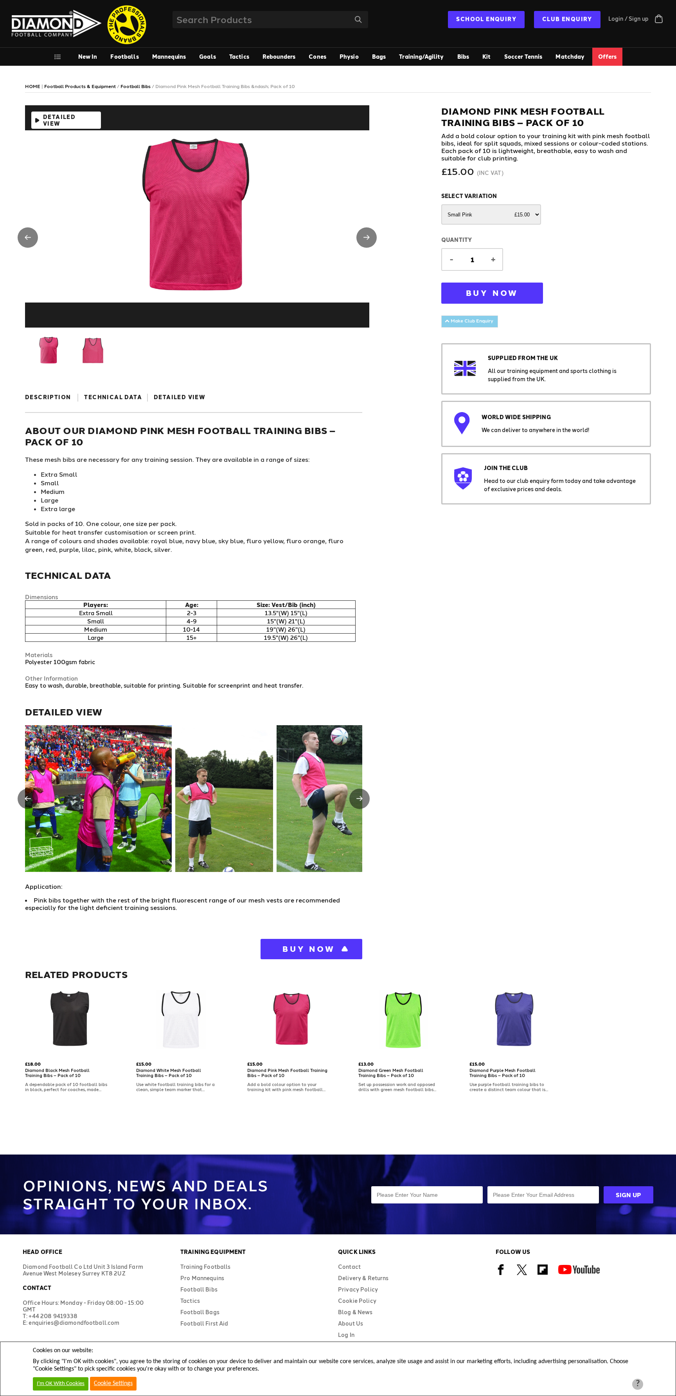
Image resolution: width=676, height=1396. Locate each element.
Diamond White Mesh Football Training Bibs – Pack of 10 (168, 1073)
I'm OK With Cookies (60, 1384)
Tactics (239, 56)
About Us (350, 1323)
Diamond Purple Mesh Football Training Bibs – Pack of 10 (502, 1073)
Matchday (570, 56)
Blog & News (355, 1312)
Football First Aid (204, 1323)
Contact (349, 1266)
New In (87, 56)
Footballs (124, 56)
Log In (346, 1334)
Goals (207, 56)
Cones (317, 56)
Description (48, 397)
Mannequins (169, 56)
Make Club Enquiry (471, 320)
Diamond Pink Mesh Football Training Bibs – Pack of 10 (287, 1073)
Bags (379, 56)
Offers (607, 56)
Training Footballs (205, 1266)
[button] (28, 237)
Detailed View (59, 120)
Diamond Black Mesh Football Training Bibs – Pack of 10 (57, 1073)
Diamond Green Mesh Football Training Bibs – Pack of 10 (390, 1073)
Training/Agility (421, 56)
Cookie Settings (113, 1383)
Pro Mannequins (202, 1278)
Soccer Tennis (523, 56)
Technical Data (113, 397)
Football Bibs (199, 1289)
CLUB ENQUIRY (567, 19)
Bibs (463, 56)
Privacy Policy (358, 1289)
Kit (486, 56)
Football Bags (199, 1312)
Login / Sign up (628, 18)
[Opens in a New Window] (501, 1273)
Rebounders (278, 56)
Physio (349, 56)
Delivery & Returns (363, 1278)
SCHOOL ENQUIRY (486, 19)
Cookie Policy (357, 1300)
